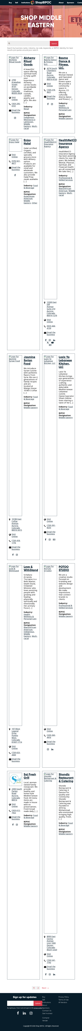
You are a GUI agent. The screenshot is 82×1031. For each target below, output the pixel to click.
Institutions (25, 2)
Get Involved (47, 1013)
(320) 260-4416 (51, 736)
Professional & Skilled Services (66, 179)
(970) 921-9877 (16, 162)
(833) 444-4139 (51, 327)
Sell (16, 2)
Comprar (45, 1018)
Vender (45, 1021)
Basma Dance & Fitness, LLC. (64, 63)
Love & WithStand (31, 568)
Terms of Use (63, 1000)
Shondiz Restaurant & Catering (66, 778)
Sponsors (70, 2)
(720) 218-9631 (51, 91)
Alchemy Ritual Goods (29, 61)
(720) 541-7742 (51, 961)
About (61, 2)
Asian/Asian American (29, 197)
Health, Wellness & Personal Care (65, 107)
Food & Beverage (31, 186)
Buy (10, 2)
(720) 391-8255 (51, 526)
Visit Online (15, 98)
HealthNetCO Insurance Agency (68, 143)
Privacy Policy (64, 997)
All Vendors (63, 1002)
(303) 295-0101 (16, 105)
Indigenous (29, 117)
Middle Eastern (27, 125)
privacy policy (38, 1008)
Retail (26, 109)
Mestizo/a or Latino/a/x (29, 120)
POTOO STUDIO (64, 568)
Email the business (16, 111)
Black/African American (65, 189)
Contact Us (46, 1011)
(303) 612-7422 (16, 811)
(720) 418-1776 (16, 541)
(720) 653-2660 (16, 753)
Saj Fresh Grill (30, 776)
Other (34, 203)
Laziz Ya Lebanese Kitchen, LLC (65, 362)
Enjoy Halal (27, 141)
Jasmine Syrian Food (29, 360)
